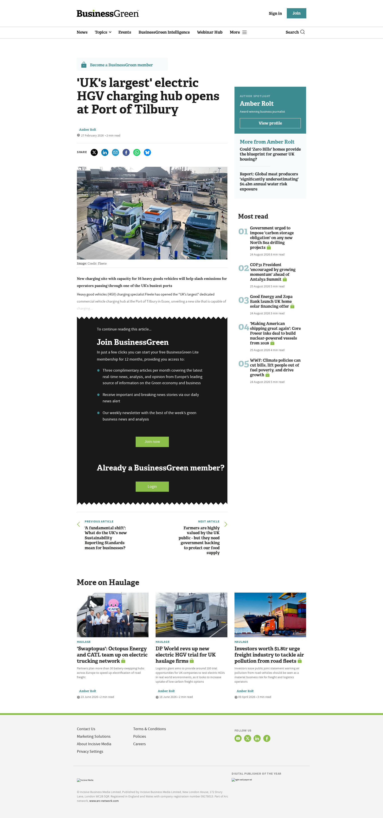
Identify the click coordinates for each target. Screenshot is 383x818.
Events (124, 32)
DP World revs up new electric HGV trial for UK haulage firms (186, 654)
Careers (139, 744)
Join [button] (297, 13)
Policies (139, 736)
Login (152, 486)
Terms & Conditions (149, 729)
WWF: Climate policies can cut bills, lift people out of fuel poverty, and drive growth (275, 368)
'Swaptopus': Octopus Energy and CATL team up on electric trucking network (112, 654)
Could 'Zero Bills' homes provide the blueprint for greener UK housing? (270, 154)
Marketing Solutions (94, 736)
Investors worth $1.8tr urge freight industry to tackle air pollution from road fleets (269, 654)
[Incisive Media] (85, 779)
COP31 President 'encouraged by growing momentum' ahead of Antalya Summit (272, 272)
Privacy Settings (90, 751)
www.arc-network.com (104, 801)
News (82, 32)
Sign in (275, 13)
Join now (152, 441)
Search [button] (292, 32)
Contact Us (86, 729)
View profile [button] (270, 123)
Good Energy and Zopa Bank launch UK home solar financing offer (271, 301)
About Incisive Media (94, 744)
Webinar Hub (210, 32)
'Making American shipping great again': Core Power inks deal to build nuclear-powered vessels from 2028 (275, 333)
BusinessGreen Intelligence (164, 32)
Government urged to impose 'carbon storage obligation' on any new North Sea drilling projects (272, 237)
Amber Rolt (87, 130)
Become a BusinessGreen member (121, 65)
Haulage (84, 641)
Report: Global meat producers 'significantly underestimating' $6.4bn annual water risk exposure (269, 181)
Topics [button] (101, 32)
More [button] (235, 32)
